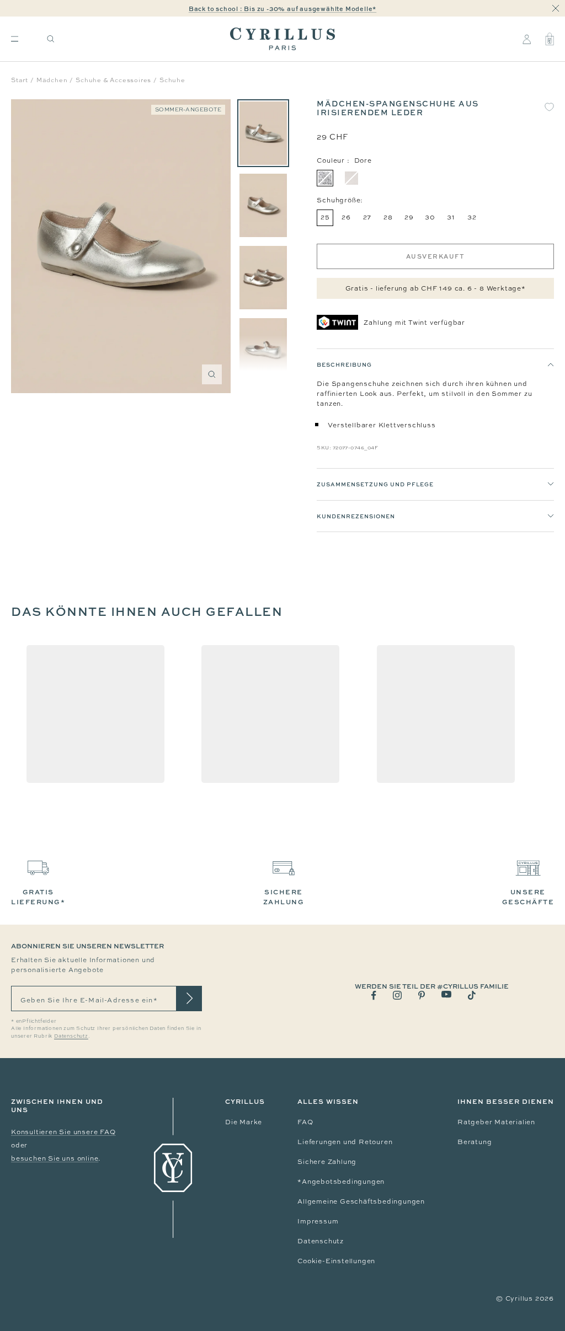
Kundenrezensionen (356, 516)
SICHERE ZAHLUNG (284, 896)
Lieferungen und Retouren (344, 1141)
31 (451, 217)
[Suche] (51, 38)
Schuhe (172, 80)
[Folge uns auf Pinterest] (421, 995)
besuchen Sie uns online (54, 1158)
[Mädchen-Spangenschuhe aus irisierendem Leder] (263, 133)
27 (367, 217)
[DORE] (325, 178)
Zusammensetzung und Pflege (375, 484)
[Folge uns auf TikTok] (472, 995)
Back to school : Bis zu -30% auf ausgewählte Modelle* (282, 8)
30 (430, 217)
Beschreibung (344, 364)
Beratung (474, 1141)
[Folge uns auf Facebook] (373, 995)
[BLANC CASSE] (351, 178)
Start (19, 80)
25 (325, 217)
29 (409, 217)
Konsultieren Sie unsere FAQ (63, 1132)
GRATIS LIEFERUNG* (38, 896)
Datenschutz (320, 1241)
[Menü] (14, 38)
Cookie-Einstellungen (336, 1261)
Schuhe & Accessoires (113, 80)
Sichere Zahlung (326, 1161)
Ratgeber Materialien (496, 1122)
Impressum (317, 1221)
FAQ (305, 1122)
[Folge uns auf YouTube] (446, 994)
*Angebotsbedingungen (341, 1181)
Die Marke (243, 1122)
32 (472, 217)
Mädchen (52, 80)
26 (346, 217)
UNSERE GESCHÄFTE (528, 896)
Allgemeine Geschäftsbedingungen (361, 1201)
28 (388, 217)
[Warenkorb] (549, 39)
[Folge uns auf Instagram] (397, 995)
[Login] (527, 39)
